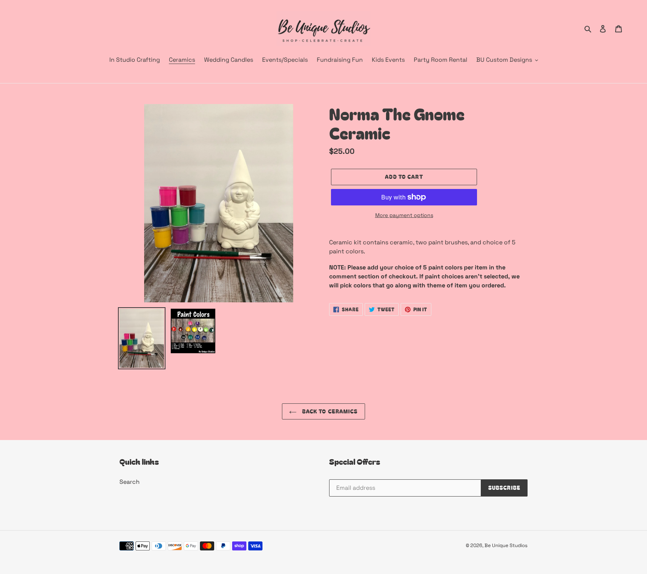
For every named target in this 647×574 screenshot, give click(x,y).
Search (129, 482)
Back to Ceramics (329, 411)
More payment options (404, 215)
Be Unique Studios (506, 545)
